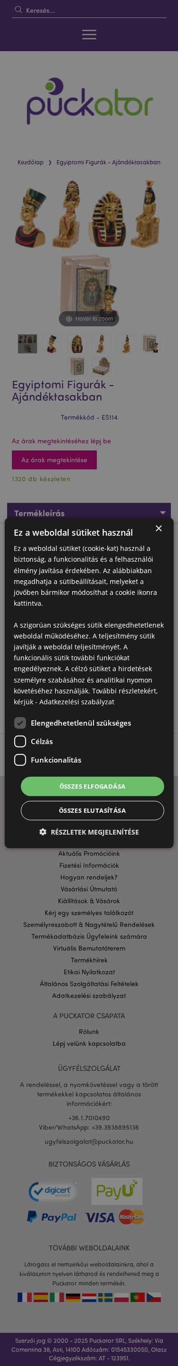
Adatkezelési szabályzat (76, 701)
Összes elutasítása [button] (92, 810)
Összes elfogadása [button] (92, 786)
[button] (89, 831)
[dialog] (89, 683)
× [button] (158, 528)
